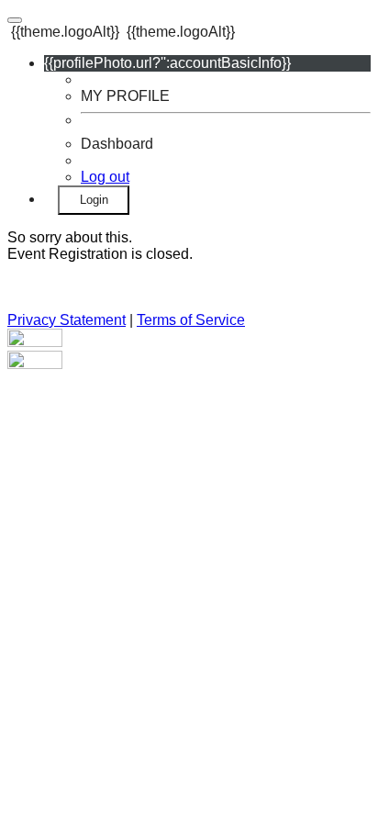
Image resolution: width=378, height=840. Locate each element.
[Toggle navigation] (14, 20)
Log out (105, 177)
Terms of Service (191, 320)
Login (94, 200)
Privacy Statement (66, 320)
